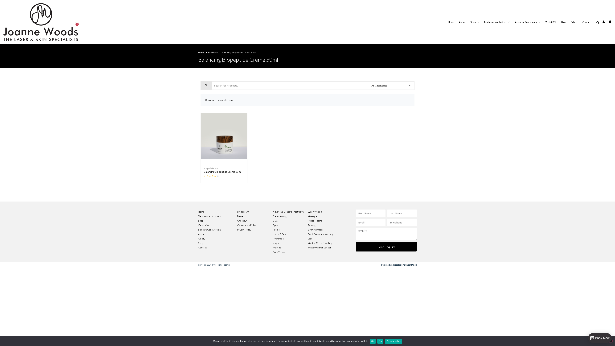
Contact (202, 247)
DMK (275, 220)
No (380, 341)
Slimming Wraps (316, 229)
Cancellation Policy (246, 225)
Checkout (242, 220)
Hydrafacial (278, 238)
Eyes (275, 225)
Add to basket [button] (230, 158)
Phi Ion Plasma (315, 220)
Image (276, 243)
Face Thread (279, 252)
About (201, 234)
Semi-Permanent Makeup (320, 234)
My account (243, 211)
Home (201, 52)
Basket (240, 216)
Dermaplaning (280, 216)
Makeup (277, 247)
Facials (276, 229)
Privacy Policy (244, 229)
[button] (597, 22)
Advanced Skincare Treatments (288, 211)
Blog (200, 243)
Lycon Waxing (315, 211)
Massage (312, 216)
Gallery (201, 238)
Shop (201, 220)
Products (213, 52)
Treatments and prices (209, 216)
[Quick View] (218, 158)
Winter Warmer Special (319, 247)
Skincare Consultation (209, 229)
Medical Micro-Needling (320, 243)
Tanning (312, 225)
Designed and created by (399, 265)
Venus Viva (203, 225)
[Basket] (610, 21)
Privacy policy (394, 341)
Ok (372, 341)
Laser (310, 238)
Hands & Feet (280, 234)
